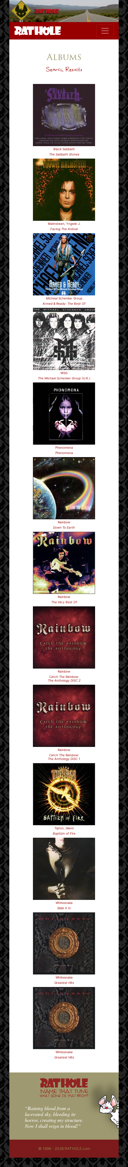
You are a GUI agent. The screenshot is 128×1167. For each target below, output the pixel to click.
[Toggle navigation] (105, 31)
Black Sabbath (64, 149)
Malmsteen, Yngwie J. (64, 223)
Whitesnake (64, 903)
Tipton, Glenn (64, 828)
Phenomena (64, 447)
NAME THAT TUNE (64, 1092)
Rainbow (64, 522)
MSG (64, 373)
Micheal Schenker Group (64, 298)
